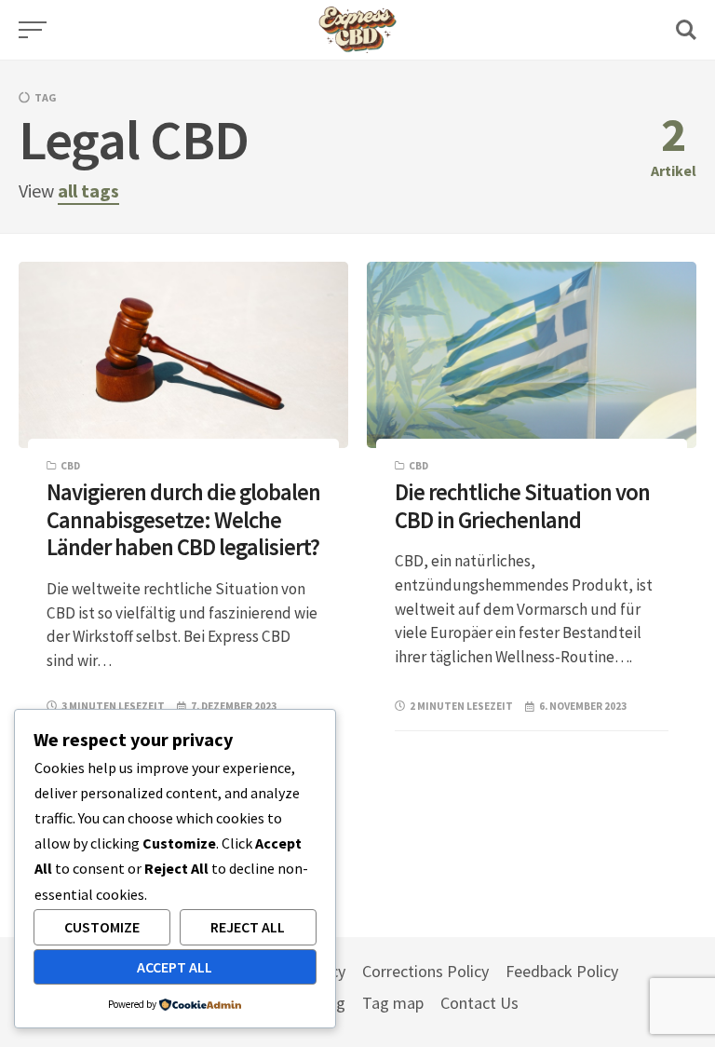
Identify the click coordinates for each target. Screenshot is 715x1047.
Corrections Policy (425, 971)
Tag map (393, 1002)
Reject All (247, 927)
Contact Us (479, 1002)
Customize (102, 927)
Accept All (174, 967)
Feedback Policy (562, 971)
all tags (88, 190)
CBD (70, 465)
